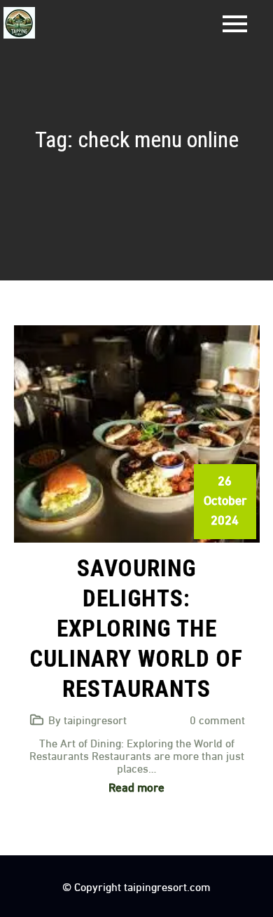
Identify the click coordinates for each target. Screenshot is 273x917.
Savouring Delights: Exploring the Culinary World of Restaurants (136, 628)
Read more (136, 786)
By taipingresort (87, 719)
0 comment (217, 719)
